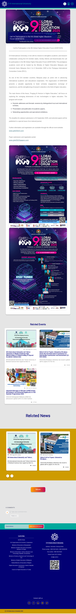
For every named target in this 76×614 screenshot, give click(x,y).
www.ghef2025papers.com (19, 140)
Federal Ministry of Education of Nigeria (21, 563)
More (38, 489)
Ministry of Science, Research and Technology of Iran (21, 557)
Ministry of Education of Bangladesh (21, 545)
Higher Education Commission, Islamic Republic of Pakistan (21, 566)
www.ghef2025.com (16, 131)
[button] (7, 475)
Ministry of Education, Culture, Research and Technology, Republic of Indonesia (21, 552)
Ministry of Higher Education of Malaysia (21, 560)
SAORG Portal (21, 540)
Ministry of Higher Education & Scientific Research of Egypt (21, 548)
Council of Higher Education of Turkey (21, 570)
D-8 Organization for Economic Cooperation (21, 542)
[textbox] (40, 512)
